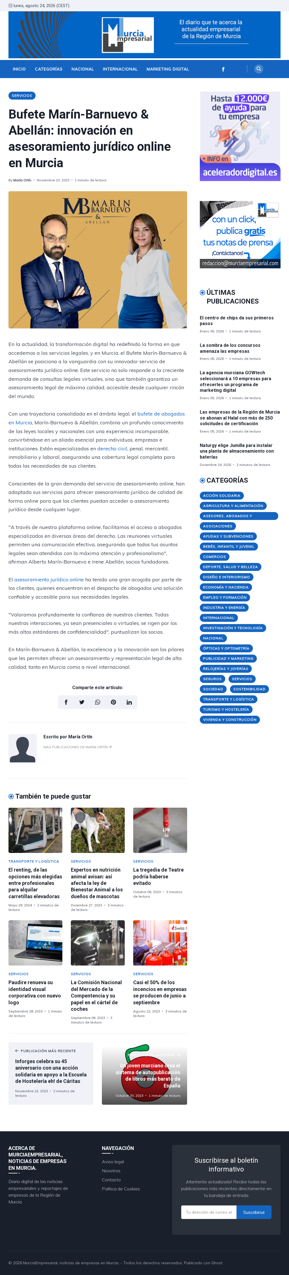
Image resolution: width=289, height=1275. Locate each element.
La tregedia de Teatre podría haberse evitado (158, 876)
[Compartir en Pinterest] (113, 702)
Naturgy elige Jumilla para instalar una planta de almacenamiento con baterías (237, 451)
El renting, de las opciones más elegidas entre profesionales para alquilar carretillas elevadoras (35, 883)
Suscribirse (254, 1212)
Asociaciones (218, 526)
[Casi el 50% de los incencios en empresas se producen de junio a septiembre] (160, 943)
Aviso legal (113, 1161)
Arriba (268, 1262)
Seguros (212, 679)
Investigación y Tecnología (233, 628)
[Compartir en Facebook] (66, 702)
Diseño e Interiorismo (226, 577)
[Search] (258, 69)
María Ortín (22, 180)
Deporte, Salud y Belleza (230, 567)
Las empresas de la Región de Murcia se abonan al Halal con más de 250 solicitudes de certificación (240, 418)
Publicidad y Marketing (228, 658)
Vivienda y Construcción (230, 719)
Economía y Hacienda (226, 587)
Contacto (111, 1179)
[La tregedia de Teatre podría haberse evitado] (160, 830)
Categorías (49, 69)
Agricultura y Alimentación (233, 506)
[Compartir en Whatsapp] (98, 702)
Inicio (19, 69)
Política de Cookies (121, 1189)
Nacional (83, 69)
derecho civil (112, 448)
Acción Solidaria (221, 495)
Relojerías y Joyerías (225, 668)
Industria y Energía (224, 607)
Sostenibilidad (249, 689)
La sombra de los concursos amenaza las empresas (230, 348)
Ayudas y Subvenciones (228, 536)
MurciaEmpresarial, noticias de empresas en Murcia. (71, 1262)
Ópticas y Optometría (226, 648)
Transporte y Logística (33, 861)
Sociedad (213, 689)
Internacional (120, 69)
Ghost (216, 1262)
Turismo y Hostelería (226, 709)
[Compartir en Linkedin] (129, 702)
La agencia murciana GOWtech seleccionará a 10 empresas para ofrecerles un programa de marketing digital (235, 381)
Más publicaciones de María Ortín (76, 747)
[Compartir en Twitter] (82, 702)
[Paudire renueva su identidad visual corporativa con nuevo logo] (35, 943)
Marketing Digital (168, 69)
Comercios (214, 556)
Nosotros (111, 1170)
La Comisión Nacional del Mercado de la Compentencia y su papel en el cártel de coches (96, 995)
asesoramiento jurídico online (49, 579)
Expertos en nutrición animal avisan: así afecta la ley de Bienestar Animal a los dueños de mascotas (97, 883)
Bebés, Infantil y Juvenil (229, 546)
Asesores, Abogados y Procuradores (227, 517)
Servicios (22, 95)
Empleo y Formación (225, 597)
